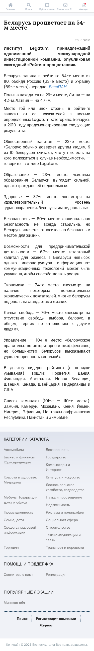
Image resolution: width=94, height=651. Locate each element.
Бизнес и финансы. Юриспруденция (19, 460)
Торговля (11, 547)
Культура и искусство (63, 477)
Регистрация (56, 574)
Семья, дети (14, 519)
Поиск (22, 618)
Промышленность (18, 512)
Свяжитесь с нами (19, 574)
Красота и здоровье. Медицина (20, 480)
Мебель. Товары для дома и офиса (21, 500)
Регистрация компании (56, 618)
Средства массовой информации (20, 530)
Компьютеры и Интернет (58, 467)
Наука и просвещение (64, 497)
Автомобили (14, 449)
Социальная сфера (62, 519)
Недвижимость (58, 504)
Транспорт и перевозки (65, 547)
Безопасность (57, 449)
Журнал (46, 625)
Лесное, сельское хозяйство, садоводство (65, 487)
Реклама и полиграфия (65, 512)
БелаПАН (58, 87)
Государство (56, 457)
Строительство (58, 527)
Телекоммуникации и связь (63, 537)
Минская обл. (15, 602)
